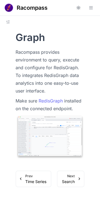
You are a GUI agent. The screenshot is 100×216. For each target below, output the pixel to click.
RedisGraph (51, 101)
